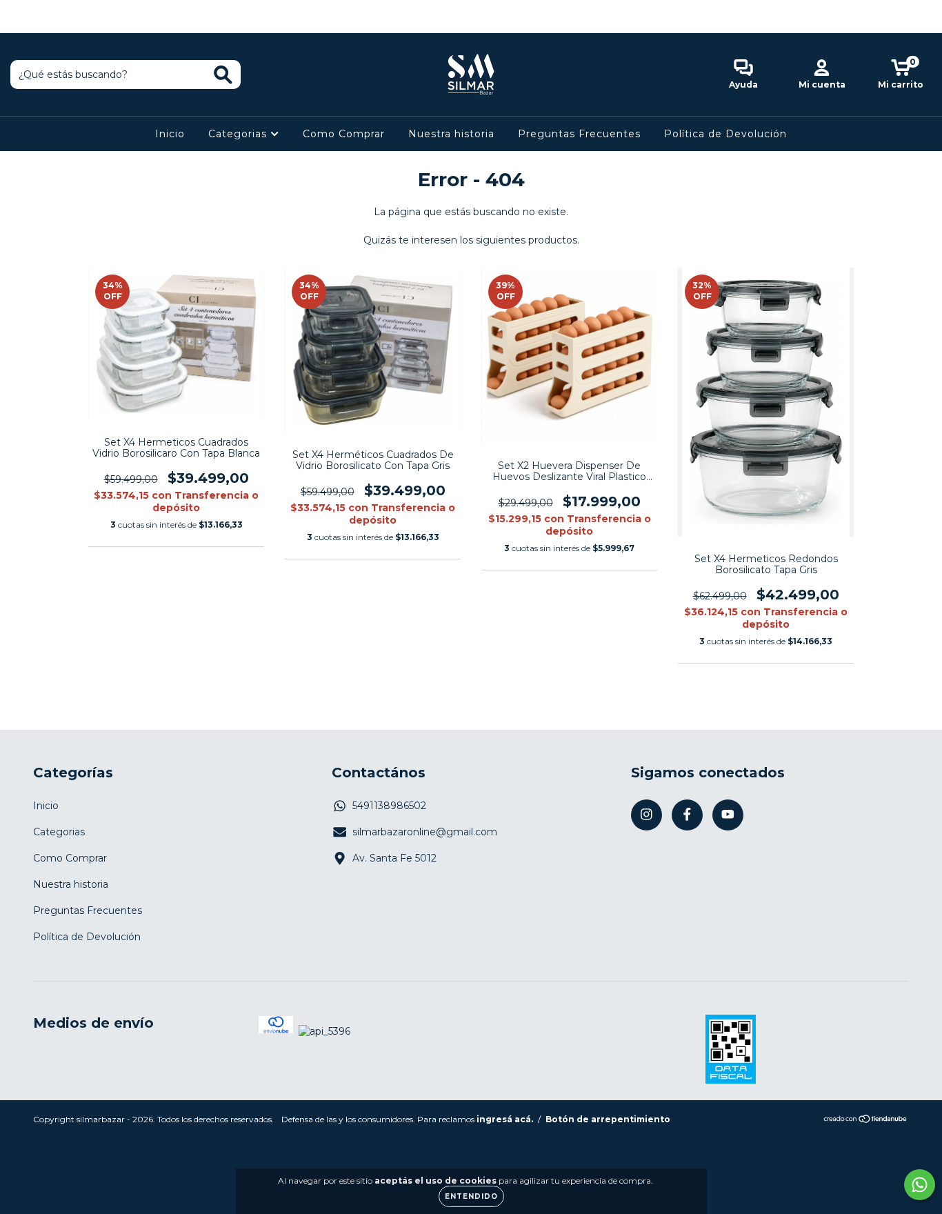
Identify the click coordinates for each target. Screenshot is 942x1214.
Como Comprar (344, 134)
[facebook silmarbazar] (41, 9)
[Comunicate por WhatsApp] (919, 1184)
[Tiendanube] (866, 1120)
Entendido (471, 1196)
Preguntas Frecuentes (579, 134)
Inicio (170, 134)
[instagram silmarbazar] (20, 9)
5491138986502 (389, 805)
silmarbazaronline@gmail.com (424, 832)
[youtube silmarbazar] (61, 9)
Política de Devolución (725, 134)
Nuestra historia (451, 134)
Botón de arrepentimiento (607, 1119)
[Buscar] (223, 75)
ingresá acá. (505, 1119)
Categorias (239, 134)
